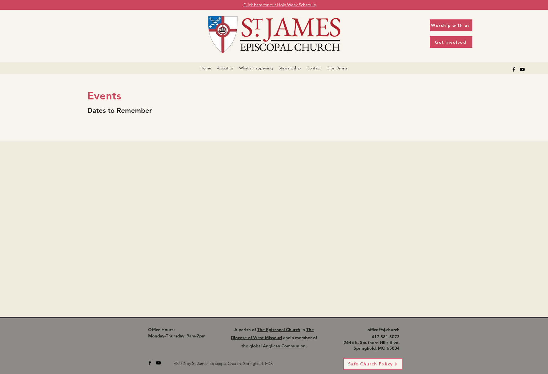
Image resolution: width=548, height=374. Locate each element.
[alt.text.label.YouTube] (522, 69)
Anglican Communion (284, 346)
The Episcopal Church (278, 329)
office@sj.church (383, 329)
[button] (225, 68)
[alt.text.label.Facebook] (514, 69)
